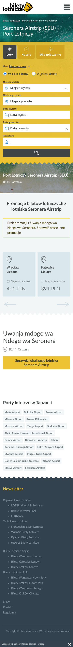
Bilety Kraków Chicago (25, 593)
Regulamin (9, 612)
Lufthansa (17, 516)
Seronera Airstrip (35, 468)
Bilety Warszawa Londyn (26, 556)
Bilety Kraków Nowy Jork (27, 583)
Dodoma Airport (56, 426)
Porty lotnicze (29, 20)
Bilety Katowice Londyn (25, 561)
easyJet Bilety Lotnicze (25, 542)
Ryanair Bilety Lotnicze (25, 537)
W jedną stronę (47, 74)
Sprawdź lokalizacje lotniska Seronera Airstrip (36, 363)
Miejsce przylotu (12, 95)
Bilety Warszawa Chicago (26, 588)
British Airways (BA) (23, 510)
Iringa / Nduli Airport (39, 454)
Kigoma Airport (51, 461)
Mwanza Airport (13, 454)
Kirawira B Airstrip (36, 440)
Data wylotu (10, 108)
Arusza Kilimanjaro (37, 419)
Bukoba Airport (33, 412)
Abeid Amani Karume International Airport (29, 433)
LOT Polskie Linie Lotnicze (27, 505)
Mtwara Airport (13, 419)
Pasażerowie (8, 135)
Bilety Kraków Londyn (24, 567)
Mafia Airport (12, 412)
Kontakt (8, 607)
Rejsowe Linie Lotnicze (17, 500)
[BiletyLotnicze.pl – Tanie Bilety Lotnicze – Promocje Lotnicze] (18, 7)
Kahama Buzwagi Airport (19, 447)
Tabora (54, 440)
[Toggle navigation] (67, 7)
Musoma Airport (14, 426)
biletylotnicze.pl (11, 20)
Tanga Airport (35, 426)
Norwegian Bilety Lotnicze (27, 526)
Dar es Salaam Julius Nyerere (21, 461)
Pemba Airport (12, 440)
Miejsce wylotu (11, 82)
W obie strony (18, 74)
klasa (5, 66)
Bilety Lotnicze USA (15, 572)
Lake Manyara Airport (50, 447)
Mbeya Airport (12, 468)
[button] (63, 304)
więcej (41, 644)
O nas (6, 602)
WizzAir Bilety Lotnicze (25, 532)
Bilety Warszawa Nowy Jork (28, 577)
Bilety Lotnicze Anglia (16, 551)
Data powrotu (11, 122)
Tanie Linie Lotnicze (15, 521)
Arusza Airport (53, 412)
